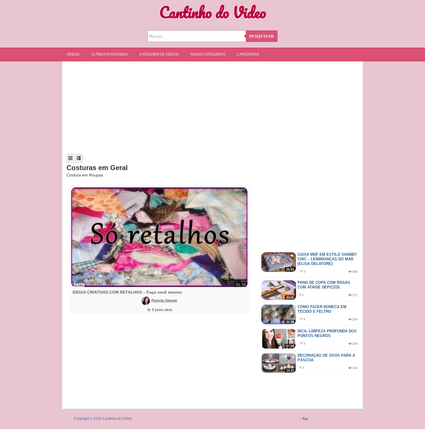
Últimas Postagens (109, 54)
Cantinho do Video (212, 12)
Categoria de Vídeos (159, 54)
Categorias (248, 54)
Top (305, 419)
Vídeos (73, 54)
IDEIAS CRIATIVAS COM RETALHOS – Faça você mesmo (127, 292)
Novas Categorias (207, 54)
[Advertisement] (212, 107)
